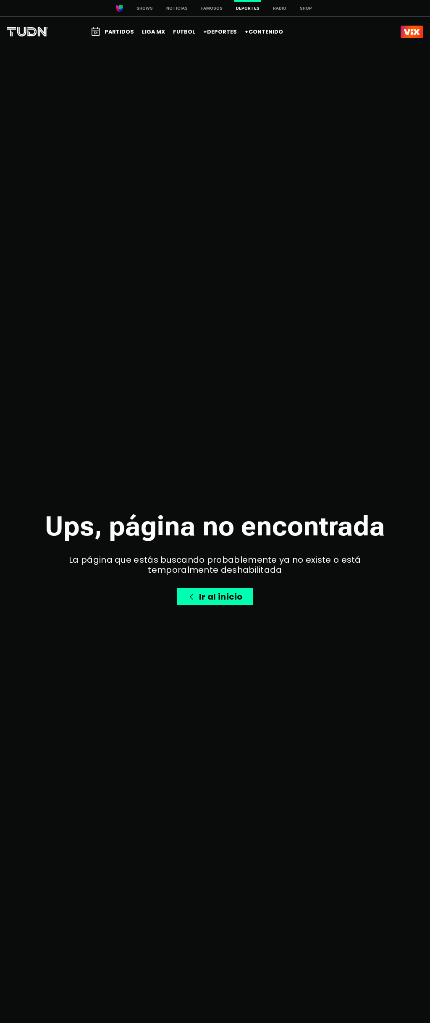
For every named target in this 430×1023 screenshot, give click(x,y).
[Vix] (412, 32)
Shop (306, 8)
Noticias (177, 8)
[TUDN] (27, 32)
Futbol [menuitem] (184, 31)
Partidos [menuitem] (119, 31)
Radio (279, 8)
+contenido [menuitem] (264, 31)
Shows (144, 8)
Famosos (212, 8)
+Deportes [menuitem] (220, 31)
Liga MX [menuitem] (153, 31)
